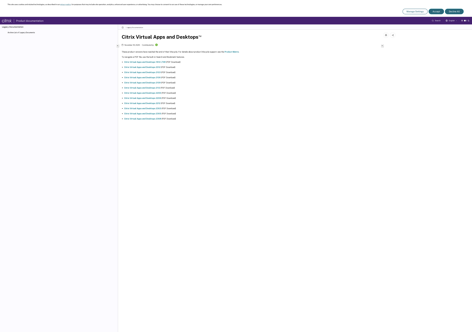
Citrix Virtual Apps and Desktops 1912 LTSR (145, 62)
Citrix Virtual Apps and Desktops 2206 (142, 93)
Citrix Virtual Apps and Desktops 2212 (142, 103)
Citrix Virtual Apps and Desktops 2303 (142, 108)
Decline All (454, 11)
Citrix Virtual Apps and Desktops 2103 (142, 72)
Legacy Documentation (135, 27)
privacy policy (65, 4)
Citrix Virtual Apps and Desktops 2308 (142, 119)
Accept (436, 11)
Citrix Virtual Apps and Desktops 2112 (142, 88)
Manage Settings (415, 11)
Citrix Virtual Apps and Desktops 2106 (142, 77)
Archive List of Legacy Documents (21, 33)
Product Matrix (232, 52)
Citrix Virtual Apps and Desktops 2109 (142, 83)
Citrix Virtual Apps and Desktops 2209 (142, 98)
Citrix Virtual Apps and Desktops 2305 (142, 113)
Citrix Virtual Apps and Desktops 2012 (142, 67)
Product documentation (30, 20)
